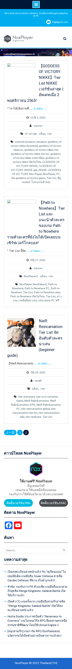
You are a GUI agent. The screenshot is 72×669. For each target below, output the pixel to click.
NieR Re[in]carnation (36, 400)
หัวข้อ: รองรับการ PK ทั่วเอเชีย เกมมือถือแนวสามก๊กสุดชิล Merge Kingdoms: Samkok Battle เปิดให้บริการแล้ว (37, 591)
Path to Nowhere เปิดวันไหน (27, 296)
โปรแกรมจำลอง (40, 182)
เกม (49, 133)
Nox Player (35, 173)
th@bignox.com (60, 22)
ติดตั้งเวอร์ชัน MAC (53, 503)
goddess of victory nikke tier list (30, 153)
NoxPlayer (49, 173)
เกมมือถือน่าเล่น (27, 300)
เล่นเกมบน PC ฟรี (48, 300)
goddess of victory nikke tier (41, 149)
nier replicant (33, 416)
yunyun (38, 125)
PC (58, 173)
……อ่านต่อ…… (38, 108)
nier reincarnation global (35, 408)
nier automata (26, 396)
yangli (38, 380)
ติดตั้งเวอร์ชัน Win (18, 503)
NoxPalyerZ (40, 284)
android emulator (25, 141)
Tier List (51, 178)
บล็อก (42, 133)
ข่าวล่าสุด (31, 133)
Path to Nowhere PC (37, 288)
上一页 (10, 432)
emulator (41, 141)
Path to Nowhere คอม (47, 292)
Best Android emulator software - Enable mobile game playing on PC (36, 14)
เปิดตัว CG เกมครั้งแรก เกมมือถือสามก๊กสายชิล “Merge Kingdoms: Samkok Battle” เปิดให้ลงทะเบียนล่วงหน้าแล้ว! (36, 606)
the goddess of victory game (28, 178)
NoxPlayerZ (31, 276)
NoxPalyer (26, 284)
